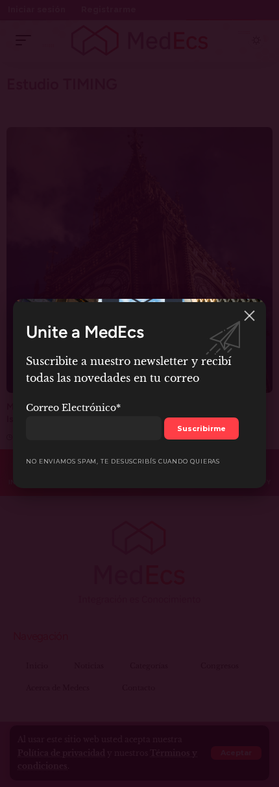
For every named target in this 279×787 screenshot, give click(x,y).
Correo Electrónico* (73, 408)
